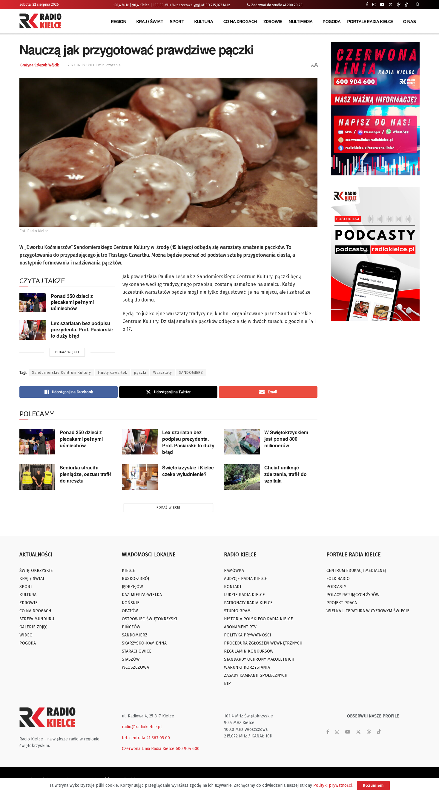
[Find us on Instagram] (374, 4)
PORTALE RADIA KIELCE (370, 21)
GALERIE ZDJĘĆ (33, 627)
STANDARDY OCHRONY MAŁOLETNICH (259, 659)
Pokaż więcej (67, 352)
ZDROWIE (272, 21)
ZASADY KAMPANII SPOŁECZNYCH (255, 675)
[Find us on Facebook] (367, 4)
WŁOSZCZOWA (135, 667)
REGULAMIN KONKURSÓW (249, 651)
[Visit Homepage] (41, 21)
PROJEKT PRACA (341, 602)
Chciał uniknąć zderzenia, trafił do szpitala (285, 474)
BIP (227, 683)
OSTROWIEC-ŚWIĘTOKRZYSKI (149, 618)
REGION (118, 21)
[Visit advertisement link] (375, 108)
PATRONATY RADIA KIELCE (248, 602)
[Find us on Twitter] (391, 4)
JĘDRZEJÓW (132, 586)
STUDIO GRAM (237, 610)
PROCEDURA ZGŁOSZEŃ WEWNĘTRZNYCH (263, 643)
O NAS (409, 21)
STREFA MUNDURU (36, 618)
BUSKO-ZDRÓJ (135, 578)
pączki (140, 373)
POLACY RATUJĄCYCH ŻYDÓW (353, 594)
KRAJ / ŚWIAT (149, 21)
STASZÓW (131, 659)
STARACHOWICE (136, 651)
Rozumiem (373, 785)
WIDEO (26, 635)
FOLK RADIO (338, 578)
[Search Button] (418, 4)
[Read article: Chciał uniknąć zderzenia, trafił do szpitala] (242, 477)
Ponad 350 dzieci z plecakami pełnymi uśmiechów (72, 302)
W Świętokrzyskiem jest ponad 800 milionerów (286, 439)
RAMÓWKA (234, 570)
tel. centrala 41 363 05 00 (146, 737)
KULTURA (203, 21)
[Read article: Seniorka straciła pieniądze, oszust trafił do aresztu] (37, 477)
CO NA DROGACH (240, 21)
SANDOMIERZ (191, 373)
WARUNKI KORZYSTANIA (247, 667)
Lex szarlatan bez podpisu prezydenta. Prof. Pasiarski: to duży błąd (82, 329)
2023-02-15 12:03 (81, 65)
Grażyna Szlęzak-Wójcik (39, 65)
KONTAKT (233, 586)
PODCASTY (336, 586)
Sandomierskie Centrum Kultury (61, 373)
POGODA (332, 21)
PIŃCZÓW (131, 627)
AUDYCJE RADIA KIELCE (245, 578)
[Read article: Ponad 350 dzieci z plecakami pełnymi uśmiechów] (32, 302)
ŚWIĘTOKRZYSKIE (36, 570)
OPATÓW (130, 610)
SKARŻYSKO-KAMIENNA (144, 643)
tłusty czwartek (112, 373)
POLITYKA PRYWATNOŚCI (247, 635)
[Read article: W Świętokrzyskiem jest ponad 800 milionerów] (242, 442)
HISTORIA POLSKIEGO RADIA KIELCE (258, 618)
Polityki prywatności (332, 785)
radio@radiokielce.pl (142, 726)
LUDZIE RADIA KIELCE (244, 594)
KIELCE (128, 570)
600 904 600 (187, 748)
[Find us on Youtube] (382, 4)
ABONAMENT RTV (240, 627)
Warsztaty (162, 373)
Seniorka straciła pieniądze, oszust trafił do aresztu (85, 474)
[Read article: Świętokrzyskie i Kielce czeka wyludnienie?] (140, 477)
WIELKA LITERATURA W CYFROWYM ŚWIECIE (367, 610)
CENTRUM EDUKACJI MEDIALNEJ (356, 570)
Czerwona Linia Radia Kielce (148, 748)
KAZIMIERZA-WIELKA (142, 594)
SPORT (177, 21)
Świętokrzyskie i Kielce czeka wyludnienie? (188, 470)
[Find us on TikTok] (406, 4)
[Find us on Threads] (398, 4)
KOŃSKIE (130, 602)
